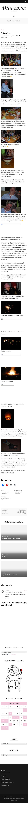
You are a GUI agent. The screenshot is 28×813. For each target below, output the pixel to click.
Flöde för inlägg (5, 779)
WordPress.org (5, 785)
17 (6, 720)
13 (17, 717)
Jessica (7, 591)
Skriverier (4, 30)
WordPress (14, 800)
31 (6, 728)
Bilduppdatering (18, 490)
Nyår (2, 490)
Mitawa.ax (14, 7)
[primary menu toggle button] (14, 16)
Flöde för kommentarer (7, 782)
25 (10, 724)
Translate (13, 654)
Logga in (3, 776)
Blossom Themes (14, 798)
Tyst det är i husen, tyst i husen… (11, 575)
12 (14, 717)
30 (3, 728)
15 (25, 717)
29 (25, 724)
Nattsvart (4, 557)
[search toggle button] (25, 1)
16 (3, 720)
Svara (25, 590)
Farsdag (3, 496)
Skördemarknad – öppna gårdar (11, 538)
